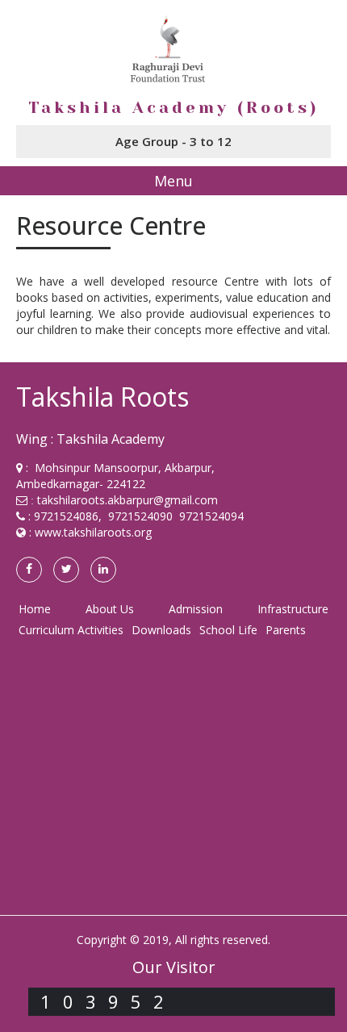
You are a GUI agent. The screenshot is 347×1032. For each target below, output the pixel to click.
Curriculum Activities (71, 629)
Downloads (161, 629)
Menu (173, 180)
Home (35, 608)
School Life (228, 629)
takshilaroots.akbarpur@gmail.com (127, 500)
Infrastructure (292, 608)
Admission (196, 608)
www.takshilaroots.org (93, 532)
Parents (285, 629)
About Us (110, 608)
